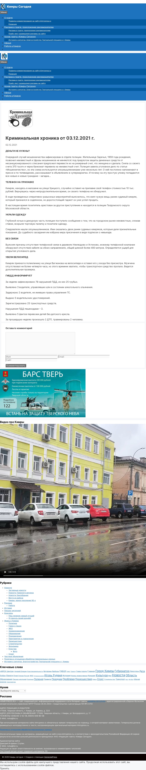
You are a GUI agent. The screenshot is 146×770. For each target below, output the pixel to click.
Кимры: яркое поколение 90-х (22, 600)
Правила (47, 679)
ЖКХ (11, 628)
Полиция (38, 679)
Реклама (8, 603)
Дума (15, 676)
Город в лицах (15, 626)
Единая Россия (23, 676)
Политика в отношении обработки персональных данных (29, 659)
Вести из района (16, 598)
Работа (12, 605)
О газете (8, 18)
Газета (73, 671)
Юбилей (137, 679)
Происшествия (15, 641)
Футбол (131, 679)
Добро (3, 676)
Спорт (11, 654)
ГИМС (68, 671)
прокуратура (11, 682)
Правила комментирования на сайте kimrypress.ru (30, 21)
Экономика (13, 646)
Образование (14, 633)
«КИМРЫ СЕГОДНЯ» (96, 701)
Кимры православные (79, 676)
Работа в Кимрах (12, 46)
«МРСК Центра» (7, 671)
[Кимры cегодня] (16, 9)
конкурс (3, 682)
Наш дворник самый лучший (21, 616)
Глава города (81, 671)
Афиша (7, 43)
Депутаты (134, 671)
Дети (142, 671)
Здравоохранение (17, 631)
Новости (8, 588)
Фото (15, 651)
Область (131, 675)
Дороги (9, 675)
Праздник (57, 679)
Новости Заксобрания (18, 595)
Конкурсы (8, 613)
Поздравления (15, 636)
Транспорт (120, 679)
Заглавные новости (17, 590)
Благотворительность (35, 671)
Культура (12, 649)
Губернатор (122, 671)
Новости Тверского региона (21, 593)
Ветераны (48, 671)
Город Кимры (104, 671)
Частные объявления (13, 656)
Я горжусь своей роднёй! (20, 618)
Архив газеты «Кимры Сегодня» (20, 36)
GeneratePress (50, 757)
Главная (91, 671)
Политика (13, 623)
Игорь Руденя (53, 675)
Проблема (69, 679)
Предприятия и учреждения (21, 639)
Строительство (15, 644)
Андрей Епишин (20, 671)
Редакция (13, 24)
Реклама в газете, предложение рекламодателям (29, 27)
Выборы (55, 671)
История (8, 608)
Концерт (91, 676)
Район (95, 679)
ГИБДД (63, 671)
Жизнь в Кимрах (11, 621)
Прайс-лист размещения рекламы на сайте (27, 34)
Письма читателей (12, 611)
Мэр (109, 676)
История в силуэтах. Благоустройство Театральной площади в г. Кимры (39, 40)
